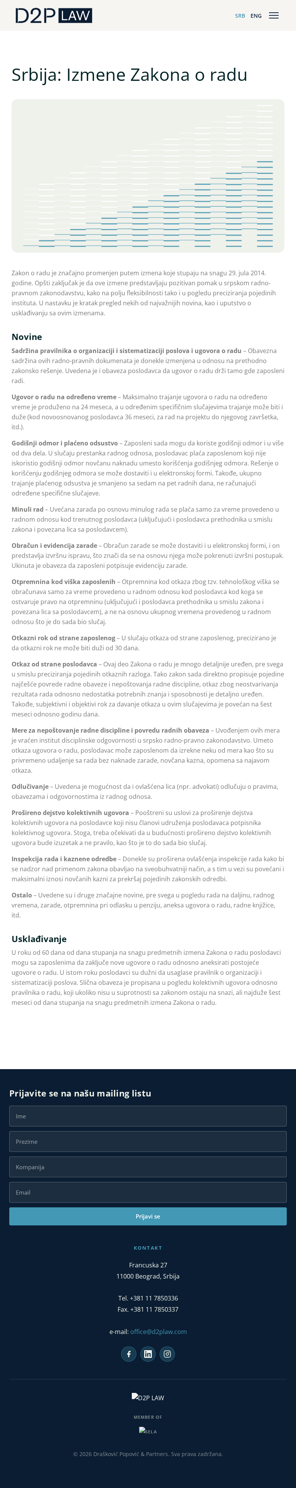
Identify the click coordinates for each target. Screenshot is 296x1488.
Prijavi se (148, 1216)
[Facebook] (128, 1354)
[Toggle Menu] (274, 15)
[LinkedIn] (148, 1354)
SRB (240, 15)
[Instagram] (167, 1354)
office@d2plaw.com (158, 1331)
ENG (256, 15)
